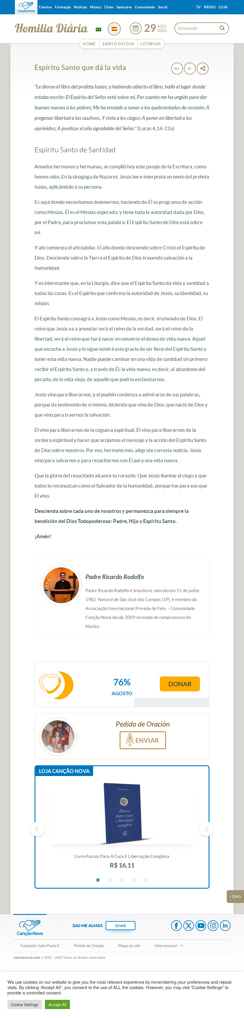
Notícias (80, 7)
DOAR (120, 926)
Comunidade (145, 7)
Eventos (45, 7)
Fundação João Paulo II (40, 945)
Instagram (213, 926)
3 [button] (122, 880)
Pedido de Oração (89, 945)
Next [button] (206, 829)
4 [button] (133, 880)
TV (198, 7)
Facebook (176, 926)
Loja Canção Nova (64, 771)
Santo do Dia (118, 44)
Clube (108, 7)
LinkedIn (225, 926)
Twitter (188, 926)
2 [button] (110, 880)
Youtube (201, 926)
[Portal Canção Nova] (26, 7)
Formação (63, 7)
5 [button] (145, 880)
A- (190, 68)
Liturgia (150, 44)
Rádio (210, 7)
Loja (223, 7)
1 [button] (98, 880)
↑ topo (235, 896)
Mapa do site (129, 945)
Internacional (166, 945)
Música (95, 7)
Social (162, 7)
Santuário (124, 7)
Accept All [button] (57, 1004)
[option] (122, 829)
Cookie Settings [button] (24, 1004)
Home (89, 44)
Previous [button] (37, 829)
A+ (177, 68)
